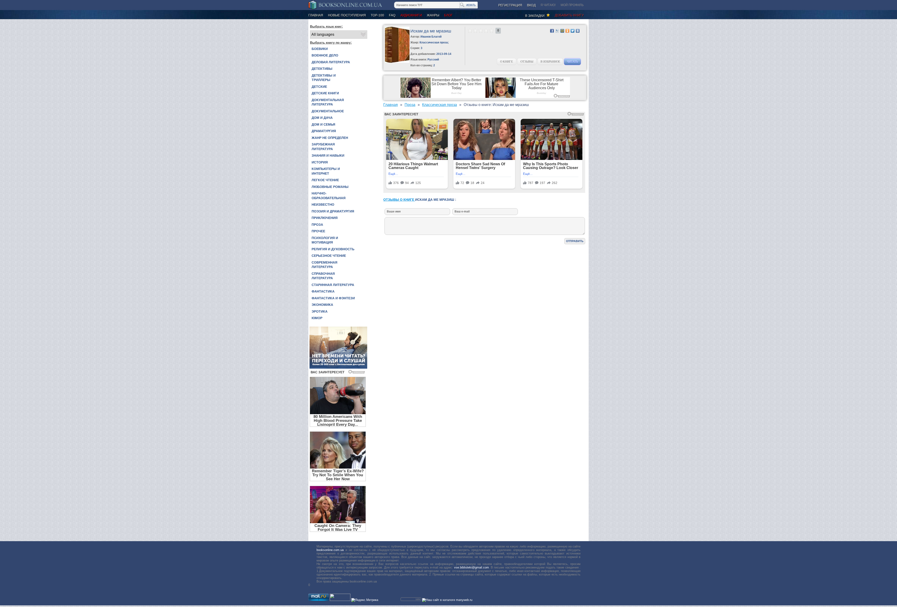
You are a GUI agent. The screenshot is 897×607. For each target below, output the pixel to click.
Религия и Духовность (333, 249)
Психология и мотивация (325, 240)
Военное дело (325, 55)
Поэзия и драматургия (333, 211)
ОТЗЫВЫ (526, 61)
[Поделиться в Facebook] (552, 31)
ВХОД (531, 5)
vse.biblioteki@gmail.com (471, 567)
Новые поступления (347, 15)
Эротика (319, 311)
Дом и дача (322, 118)
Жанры (433, 15)
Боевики (320, 49)
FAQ (392, 15)
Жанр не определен (330, 138)
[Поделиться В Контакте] (578, 31)
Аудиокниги (411, 15)
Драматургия (324, 131)
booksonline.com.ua (330, 550)
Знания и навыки (328, 155)
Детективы (322, 69)
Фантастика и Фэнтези (333, 298)
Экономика (322, 305)
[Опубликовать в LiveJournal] (557, 31)
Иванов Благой (430, 36)
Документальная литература (328, 102)
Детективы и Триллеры (324, 78)
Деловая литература (331, 62)
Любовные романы (330, 187)
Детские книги (325, 93)
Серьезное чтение (329, 256)
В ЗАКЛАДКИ (535, 16)
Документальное (328, 111)
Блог (448, 15)
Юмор (317, 318)
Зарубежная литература (323, 146)
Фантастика (323, 291)
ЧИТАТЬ (572, 61)
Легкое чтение (325, 180)
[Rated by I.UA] (340, 600)
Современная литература (324, 265)
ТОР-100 (377, 15)
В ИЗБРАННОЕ (550, 61)
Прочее (318, 231)
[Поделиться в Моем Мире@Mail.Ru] (562, 31)
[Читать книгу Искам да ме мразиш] (397, 62)
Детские (319, 86)
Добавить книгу (569, 15)
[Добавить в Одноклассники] (567, 31)
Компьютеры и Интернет (326, 171)
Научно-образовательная (328, 195)
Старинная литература (333, 285)
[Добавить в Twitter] (572, 31)
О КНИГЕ (506, 61)
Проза (317, 224)
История (320, 162)
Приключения (325, 218)
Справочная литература (323, 276)
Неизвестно (323, 204)
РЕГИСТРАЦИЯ (510, 5)
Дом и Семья (323, 124)
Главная (315, 15)
